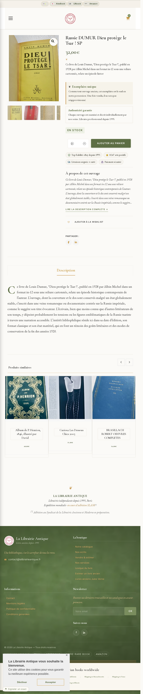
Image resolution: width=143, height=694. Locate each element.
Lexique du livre (83, 568)
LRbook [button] (77, 3)
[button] (54, 42)
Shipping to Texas (118, 676)
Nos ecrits (80, 552)
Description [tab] (66, 270)
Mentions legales (15, 603)
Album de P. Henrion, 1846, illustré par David (27, 434)
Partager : (72, 236)
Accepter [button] (50, 682)
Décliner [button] (22, 682)
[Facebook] (76, 632)
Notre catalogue (84, 546)
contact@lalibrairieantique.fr (24, 559)
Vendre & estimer (84, 557)
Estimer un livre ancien (87, 573)
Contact (10, 598)
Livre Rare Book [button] (78, 654)
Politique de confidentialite (20, 608)
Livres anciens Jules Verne (89, 579)
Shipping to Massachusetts (94, 676)
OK (130, 610)
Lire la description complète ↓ (87, 209)
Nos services (82, 562)
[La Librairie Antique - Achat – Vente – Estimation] (70, 18)
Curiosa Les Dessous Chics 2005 (72, 432)
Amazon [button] (93, 3)
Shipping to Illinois (72, 683)
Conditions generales (17, 614)
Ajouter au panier (111, 143)
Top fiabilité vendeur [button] (45, 3)
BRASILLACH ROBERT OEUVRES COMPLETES (113, 434)
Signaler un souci (16, 689)
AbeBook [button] (60, 3)
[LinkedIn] (84, 632)
